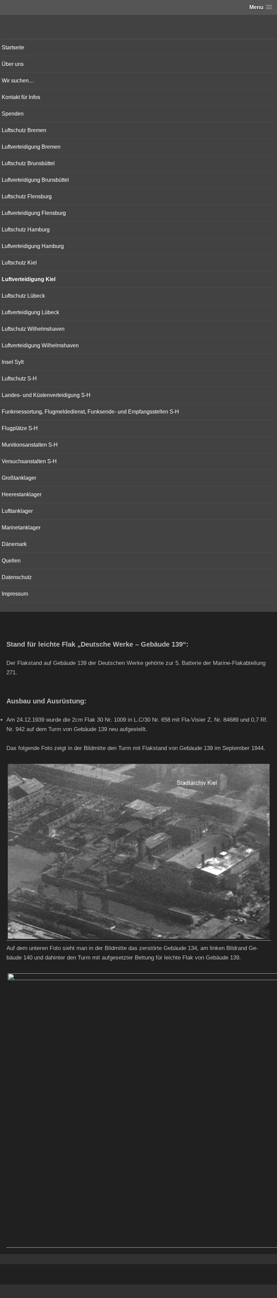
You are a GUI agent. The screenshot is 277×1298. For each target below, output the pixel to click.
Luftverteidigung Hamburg (33, 246)
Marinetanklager (21, 527)
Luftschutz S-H (19, 378)
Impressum (15, 594)
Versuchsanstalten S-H (29, 461)
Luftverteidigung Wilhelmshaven (40, 345)
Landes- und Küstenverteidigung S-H (46, 395)
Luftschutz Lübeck (23, 296)
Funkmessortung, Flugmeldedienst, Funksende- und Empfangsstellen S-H (90, 412)
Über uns (13, 64)
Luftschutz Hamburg (26, 229)
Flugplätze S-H (20, 428)
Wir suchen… (18, 80)
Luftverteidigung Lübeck (30, 312)
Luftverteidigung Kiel (28, 279)
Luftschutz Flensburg (27, 196)
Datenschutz (17, 577)
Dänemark (14, 544)
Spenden (13, 114)
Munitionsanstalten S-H (30, 445)
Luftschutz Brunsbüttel (28, 163)
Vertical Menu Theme (152, 1291)
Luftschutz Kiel (19, 263)
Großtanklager (19, 478)
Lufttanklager (17, 511)
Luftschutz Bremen (24, 130)
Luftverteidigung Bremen (31, 147)
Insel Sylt (13, 362)
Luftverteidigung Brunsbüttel (35, 180)
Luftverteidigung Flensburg (34, 213)
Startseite (13, 47)
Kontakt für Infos (21, 97)
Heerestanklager (22, 494)
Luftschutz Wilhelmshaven (33, 329)
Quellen (11, 561)
